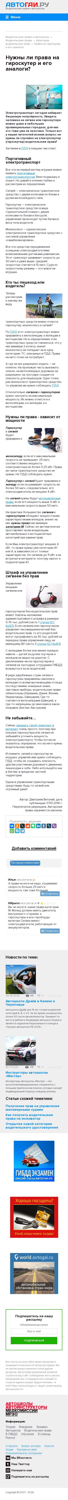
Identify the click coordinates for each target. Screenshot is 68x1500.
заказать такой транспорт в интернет (30, 727)
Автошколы (19, 1404)
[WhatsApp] (12, 831)
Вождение (25, 1427)
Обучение (27, 1434)
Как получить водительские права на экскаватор (29, 1117)
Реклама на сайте (27, 1449)
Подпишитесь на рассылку (30, 1476)
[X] (22, 826)
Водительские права (19, 40)
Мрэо (12, 1414)
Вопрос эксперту (31, 1446)
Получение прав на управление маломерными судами (33, 1108)
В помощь (44, 1434)
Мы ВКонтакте (21, 1458)
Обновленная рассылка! (34, 1324)
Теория (10, 1427)
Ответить (51, 894)
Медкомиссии (22, 1410)
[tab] (25, 863)
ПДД (24, 148)
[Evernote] (33, 826)
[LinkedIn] (38, 826)
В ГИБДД (11, 1434)
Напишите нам (21, 1470)
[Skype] (17, 831)
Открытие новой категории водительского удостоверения (32, 1126)
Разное (10, 1437)
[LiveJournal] (49, 826)
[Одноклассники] (17, 826)
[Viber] (54, 826)
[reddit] (28, 826)
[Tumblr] (43, 826)
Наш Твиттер (20, 1464)
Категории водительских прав (27, 42)
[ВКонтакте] (12, 826)
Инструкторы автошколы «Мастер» (27, 1074)
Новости (49, 1446)
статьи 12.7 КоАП (48, 644)
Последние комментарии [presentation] (25, 862)
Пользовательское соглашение (24, 1453)
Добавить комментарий (34, 848)
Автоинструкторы (26, 1407)
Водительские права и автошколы (27, 37)
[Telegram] (22, 831)
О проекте (12, 1446)
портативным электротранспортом (20, 175)
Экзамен (42, 1427)
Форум (9, 1449)
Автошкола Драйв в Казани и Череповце (30, 1003)
